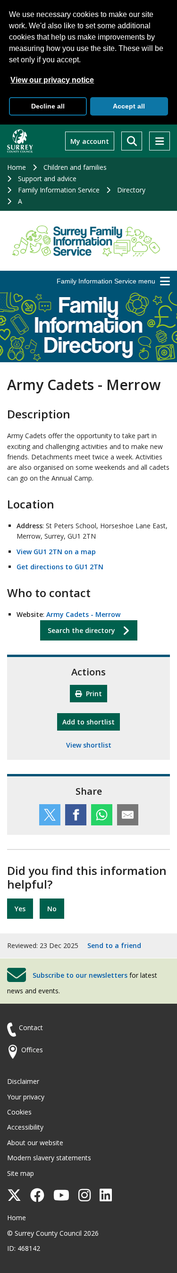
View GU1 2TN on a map (56, 551)
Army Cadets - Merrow (83, 614)
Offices (32, 1049)
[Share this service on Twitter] (49, 814)
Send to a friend (114, 945)
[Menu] (159, 141)
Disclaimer (23, 1081)
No (52, 908)
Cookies (19, 1111)
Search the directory (81, 630)
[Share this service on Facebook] (75, 814)
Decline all (48, 106)
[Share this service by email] (127, 814)
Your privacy (25, 1096)
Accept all (129, 106)
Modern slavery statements (49, 1157)
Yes (20, 908)
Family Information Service (59, 189)
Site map (20, 1173)
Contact (31, 1027)
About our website (35, 1142)
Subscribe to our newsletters (80, 975)
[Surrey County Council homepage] (20, 141)
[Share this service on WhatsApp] (101, 814)
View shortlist (88, 745)
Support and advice (47, 178)
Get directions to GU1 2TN (60, 566)
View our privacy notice (52, 80)
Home (16, 167)
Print (93, 693)
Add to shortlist (91, 721)
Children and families (75, 167)
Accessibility (25, 1127)
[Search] (131, 141)
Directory (131, 189)
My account (89, 141)
